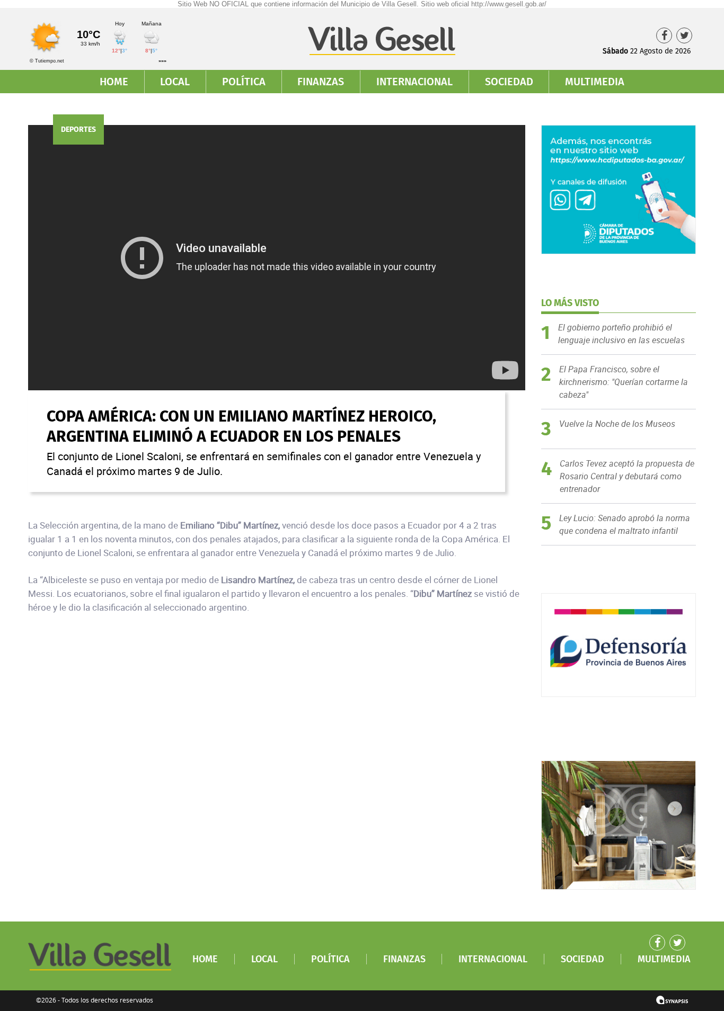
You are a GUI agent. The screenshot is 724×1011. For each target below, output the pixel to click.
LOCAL (175, 81)
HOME (114, 81)
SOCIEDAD (509, 81)
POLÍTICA (244, 81)
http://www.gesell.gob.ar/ (508, 4)
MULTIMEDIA (594, 81)
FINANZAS (320, 81)
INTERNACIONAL (414, 81)
